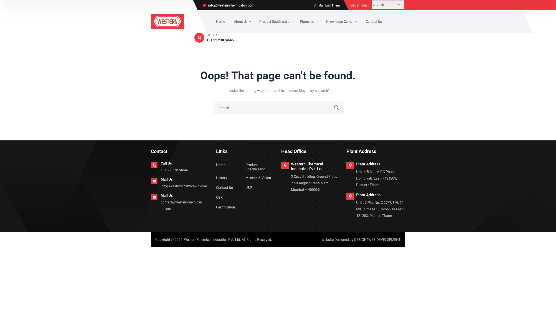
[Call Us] (154, 165)
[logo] (167, 21)
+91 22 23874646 (174, 170)
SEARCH (337, 108)
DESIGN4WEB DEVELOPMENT (377, 240)
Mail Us (167, 179)
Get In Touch (360, 5)
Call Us (166, 163)
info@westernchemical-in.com (184, 186)
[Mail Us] (154, 181)
